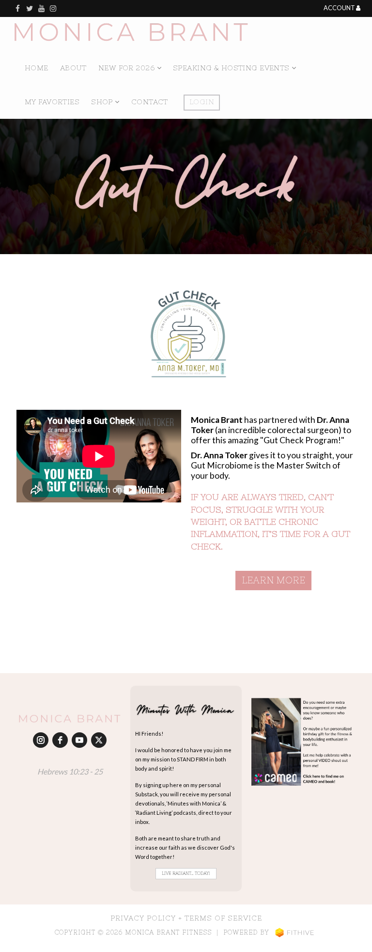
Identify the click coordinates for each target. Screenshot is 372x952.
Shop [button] (103, 102)
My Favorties (52, 102)
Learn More (273, 580)
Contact (149, 102)
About (73, 68)
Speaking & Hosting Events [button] (232, 68)
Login (201, 102)
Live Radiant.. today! (186, 873)
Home (36, 68)
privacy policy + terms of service (186, 918)
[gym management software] (295, 932)
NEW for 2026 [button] (127, 68)
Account (340, 8)
